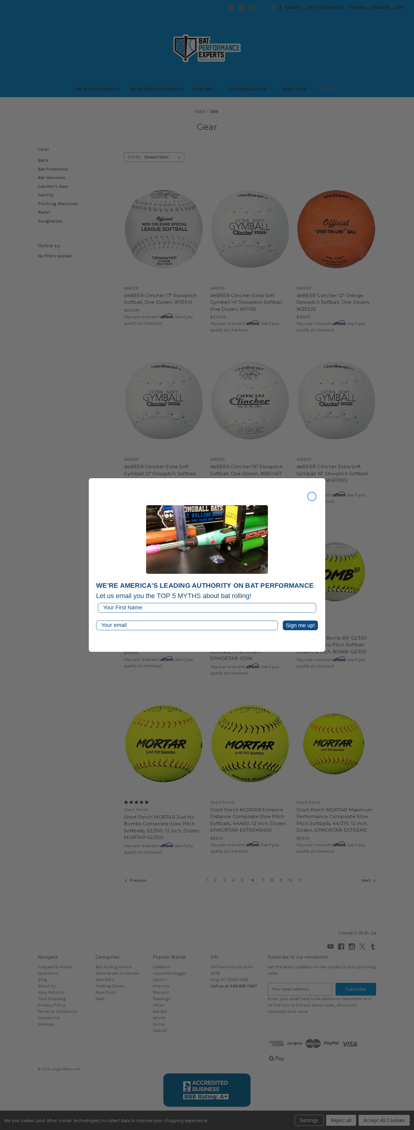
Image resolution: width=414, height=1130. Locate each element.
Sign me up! (300, 625)
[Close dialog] (312, 496)
